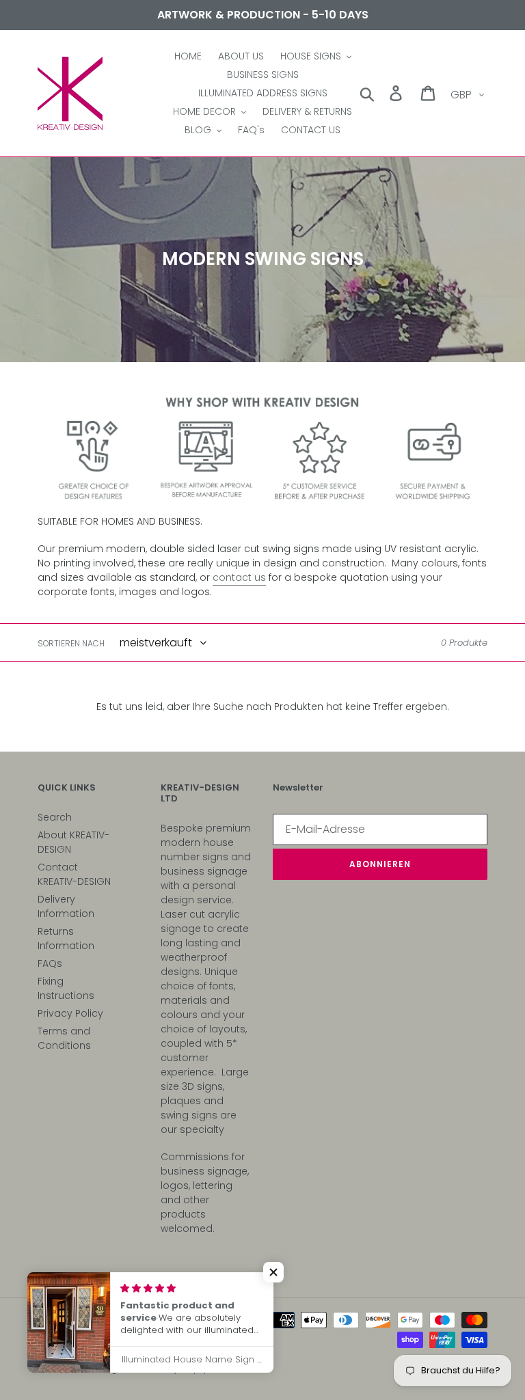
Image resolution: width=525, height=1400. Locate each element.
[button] (273, 1272)
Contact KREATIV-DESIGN (74, 874)
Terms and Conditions (64, 1038)
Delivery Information (66, 906)
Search (55, 817)
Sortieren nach (71, 643)
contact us (239, 577)
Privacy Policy (70, 1013)
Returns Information (66, 938)
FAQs (50, 963)
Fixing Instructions (66, 988)
